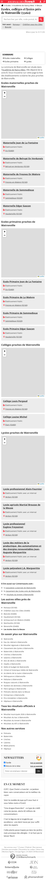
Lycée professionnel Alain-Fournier (22, 489)
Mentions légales (8, 852)
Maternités (8, 736)
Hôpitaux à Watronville (13, 701)
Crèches (7, 739)
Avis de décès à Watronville (15, 661)
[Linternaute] (12, 867)
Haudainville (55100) (13, 214)
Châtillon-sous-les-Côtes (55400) (17, 610)
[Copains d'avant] (12, 872)
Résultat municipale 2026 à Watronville (20, 714)
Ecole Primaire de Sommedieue (20, 313)
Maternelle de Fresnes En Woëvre (21, 174)
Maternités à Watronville (14, 651)
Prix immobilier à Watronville (15, 698)
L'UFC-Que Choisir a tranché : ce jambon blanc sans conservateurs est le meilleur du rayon (22, 792)
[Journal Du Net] (34, 862)
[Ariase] (12, 877)
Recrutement (37, 847)
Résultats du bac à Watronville (16, 717)
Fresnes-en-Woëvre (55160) (16, 182)
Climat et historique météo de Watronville (21, 670)
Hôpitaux (7, 749)
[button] (4, 93)
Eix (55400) (9, 151)
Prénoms (7, 733)
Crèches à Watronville (13, 654)
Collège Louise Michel (15, 416)
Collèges (29, 58)
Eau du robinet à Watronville (15, 642)
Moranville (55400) (11, 626)
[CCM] (12, 862)
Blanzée (8, 27)
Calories (7, 742)
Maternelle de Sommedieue (18, 189)
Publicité (29, 847)
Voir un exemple (36, 763)
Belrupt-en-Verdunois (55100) (17, 166)
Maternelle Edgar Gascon (17, 205)
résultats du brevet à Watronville (20, 594)
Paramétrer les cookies (27, 849)
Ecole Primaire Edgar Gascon (18, 328)
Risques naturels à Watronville (16, 682)
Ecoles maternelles (12, 58)
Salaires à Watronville (12, 657)
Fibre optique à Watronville (15, 689)
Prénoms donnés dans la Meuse (17, 692)
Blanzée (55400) (10, 614)
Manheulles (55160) (12, 623)
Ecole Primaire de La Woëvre (19, 297)
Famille (8, 763)
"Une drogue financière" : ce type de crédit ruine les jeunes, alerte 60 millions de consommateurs (22, 811)
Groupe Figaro (20, 852)
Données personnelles (10, 849)
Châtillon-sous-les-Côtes (32, 24)
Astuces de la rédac (12, 766)
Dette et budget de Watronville (16, 667)
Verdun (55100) (11, 497)
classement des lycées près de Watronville (23, 591)
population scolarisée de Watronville (21, 588)
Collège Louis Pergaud (15, 401)
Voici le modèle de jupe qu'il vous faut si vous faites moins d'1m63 (21, 801)
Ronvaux (16, 24)
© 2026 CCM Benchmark (35, 852)
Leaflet (41, 137)
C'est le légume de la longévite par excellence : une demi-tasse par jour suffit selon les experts (21, 822)
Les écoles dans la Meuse (14, 629)
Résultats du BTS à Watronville (16, 723)
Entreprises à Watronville (14, 695)
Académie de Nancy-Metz (23, 5)
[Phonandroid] (34, 877)
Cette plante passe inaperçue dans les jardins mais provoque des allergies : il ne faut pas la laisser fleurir (23, 833)
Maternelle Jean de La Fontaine (20, 142)
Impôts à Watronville (12, 664)
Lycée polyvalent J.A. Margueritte (21, 568)
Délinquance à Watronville (14, 676)
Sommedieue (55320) (13, 198)
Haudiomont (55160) (12, 617)
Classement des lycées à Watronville (18, 648)
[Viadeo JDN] (34, 872)
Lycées (29, 61)
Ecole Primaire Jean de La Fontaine (22, 281)
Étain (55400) (10, 425)
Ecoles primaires (11, 61)
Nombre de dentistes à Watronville (18, 685)
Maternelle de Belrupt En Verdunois (23, 158)
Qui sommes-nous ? (11, 847)
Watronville (8, 639)
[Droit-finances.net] (34, 867)
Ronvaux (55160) (10, 607)
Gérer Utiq (40, 849)
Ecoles (8, 5)
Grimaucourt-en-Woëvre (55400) (17, 620)
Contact (21, 847)
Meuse (39, 5)
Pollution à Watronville (13, 679)
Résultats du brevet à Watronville (17, 720)
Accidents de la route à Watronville (18, 673)
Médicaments (9, 746)
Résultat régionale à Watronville (17, 645)
